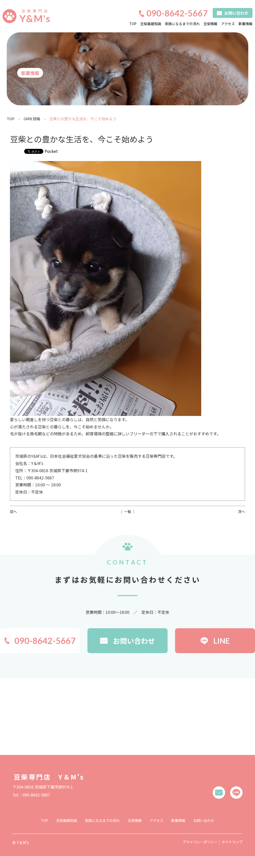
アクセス (228, 23)
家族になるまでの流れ (182, 23)
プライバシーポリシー (200, 841)
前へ (13, 511)
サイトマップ (232, 841)
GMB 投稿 (32, 118)
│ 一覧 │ (127, 511)
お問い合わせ (203, 820)
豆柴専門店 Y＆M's (49, 776)
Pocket (51, 151)
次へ (241, 511)
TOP (132, 23)
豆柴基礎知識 (150, 23)
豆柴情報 (210, 23)
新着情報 (246, 23)
